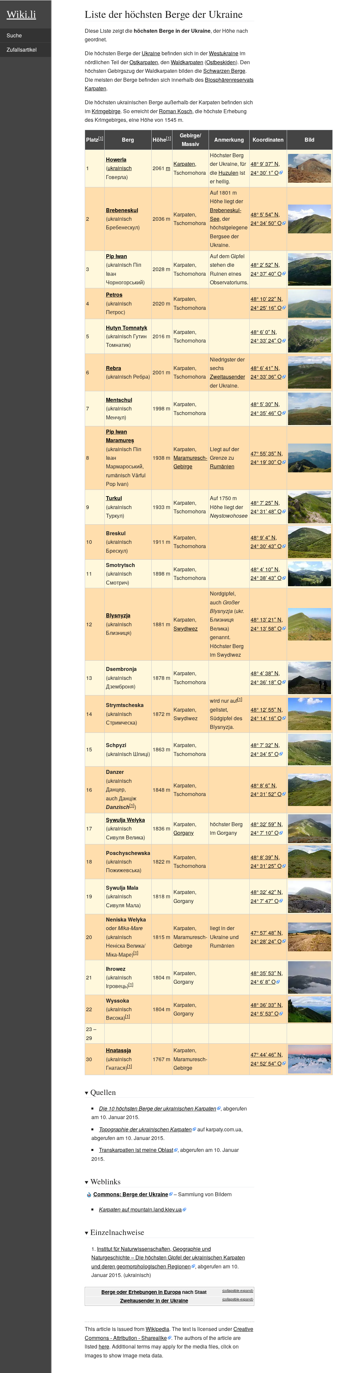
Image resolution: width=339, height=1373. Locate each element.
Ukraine (151, 53)
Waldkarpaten (187, 62)
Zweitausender (227, 376)
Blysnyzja (118, 615)
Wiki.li (21, 14)
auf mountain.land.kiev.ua (140, 1209)
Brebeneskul (122, 210)
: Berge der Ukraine (130, 1194)
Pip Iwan (116, 256)
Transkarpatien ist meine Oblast (136, 1150)
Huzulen (228, 172)
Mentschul (119, 399)
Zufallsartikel (22, 49)
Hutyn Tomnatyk (126, 327)
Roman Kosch (175, 111)
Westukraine (223, 53)
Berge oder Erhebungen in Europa (141, 1292)
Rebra (113, 368)
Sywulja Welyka (125, 820)
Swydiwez (185, 628)
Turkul (114, 498)
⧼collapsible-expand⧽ (237, 1290)
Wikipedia (157, 1329)
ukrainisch (120, 168)
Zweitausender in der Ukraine (154, 1300)
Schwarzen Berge (224, 70)
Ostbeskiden (221, 62)
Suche (14, 35)
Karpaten (184, 163)
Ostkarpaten (143, 62)
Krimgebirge (106, 111)
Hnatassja (118, 1050)
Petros (114, 294)
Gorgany (183, 832)
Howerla (116, 159)
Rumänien (222, 466)
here (104, 1346)
